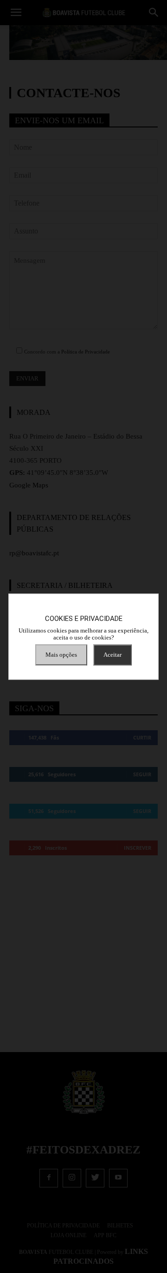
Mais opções (61, 654)
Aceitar (112, 654)
